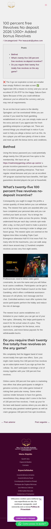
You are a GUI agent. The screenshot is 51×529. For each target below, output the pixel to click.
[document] (25, 264)
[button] (32, 523)
